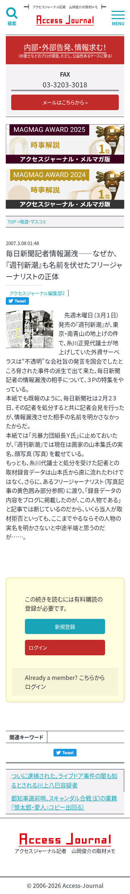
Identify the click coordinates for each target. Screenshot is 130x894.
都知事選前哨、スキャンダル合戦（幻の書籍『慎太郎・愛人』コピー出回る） (64, 803)
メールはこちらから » (65, 102)
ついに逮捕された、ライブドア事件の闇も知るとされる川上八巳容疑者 (64, 780)
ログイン (38, 647)
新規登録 (65, 626)
